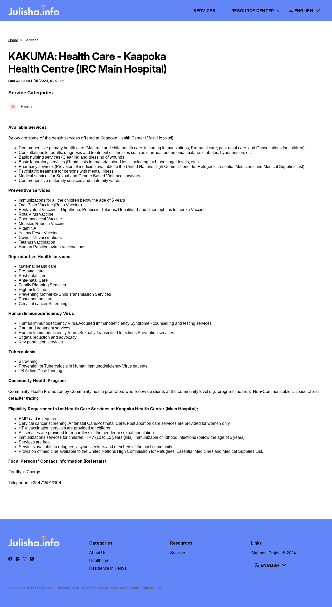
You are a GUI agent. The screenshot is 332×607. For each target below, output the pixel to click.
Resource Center (252, 10)
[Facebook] (10, 559)
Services (204, 10)
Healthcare (99, 560)
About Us (97, 552)
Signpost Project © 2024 (273, 553)
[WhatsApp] (25, 559)
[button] (304, 11)
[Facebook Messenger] (18, 559)
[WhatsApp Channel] (32, 559)
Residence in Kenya (108, 568)
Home (13, 40)
